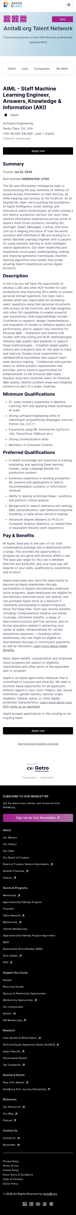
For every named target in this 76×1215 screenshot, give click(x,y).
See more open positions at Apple (38, 743)
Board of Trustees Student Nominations (26, 864)
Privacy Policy (11, 1161)
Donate (7, 980)
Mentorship (9, 895)
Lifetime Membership (15, 929)
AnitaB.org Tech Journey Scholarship (24, 1089)
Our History (10, 844)
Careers (7, 878)
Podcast (7, 1120)
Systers (7, 1013)
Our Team (8, 851)
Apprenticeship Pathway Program (22, 902)
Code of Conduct (13, 1179)
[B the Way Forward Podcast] (51, 1204)
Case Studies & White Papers (20, 1038)
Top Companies (12, 1065)
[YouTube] (38, 1204)
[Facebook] (15, 19)
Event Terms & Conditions (18, 1174)
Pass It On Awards (13, 1082)
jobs (24, 68)
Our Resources (12, 1107)
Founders (8, 909)
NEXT (6, 942)
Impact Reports (11, 1051)
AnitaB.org (50, 1194)
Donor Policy (10, 1183)
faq (62, 19)
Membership (10, 922)
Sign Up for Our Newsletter (36, 817)
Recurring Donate (13, 986)
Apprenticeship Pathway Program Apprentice (29, 935)
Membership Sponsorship (18, 1000)
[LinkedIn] (23, 19)
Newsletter (9, 1145)
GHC (5, 962)
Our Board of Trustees (16, 857)
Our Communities (13, 1007)
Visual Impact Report (15, 1058)
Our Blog (8, 1113)
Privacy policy (29, 777)
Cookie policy (47, 777)
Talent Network (11, 915)
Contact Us (9, 1138)
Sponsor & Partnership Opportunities (24, 993)
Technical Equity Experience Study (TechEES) (29, 1044)
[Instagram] (7, 19)
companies (42, 68)
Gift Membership (12, 1020)
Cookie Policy (11, 1170)
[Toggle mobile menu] (68, 4)
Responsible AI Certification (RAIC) (23, 949)
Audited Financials (13, 871)
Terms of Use (10, 1165)
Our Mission (10, 837)
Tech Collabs (10, 955)
